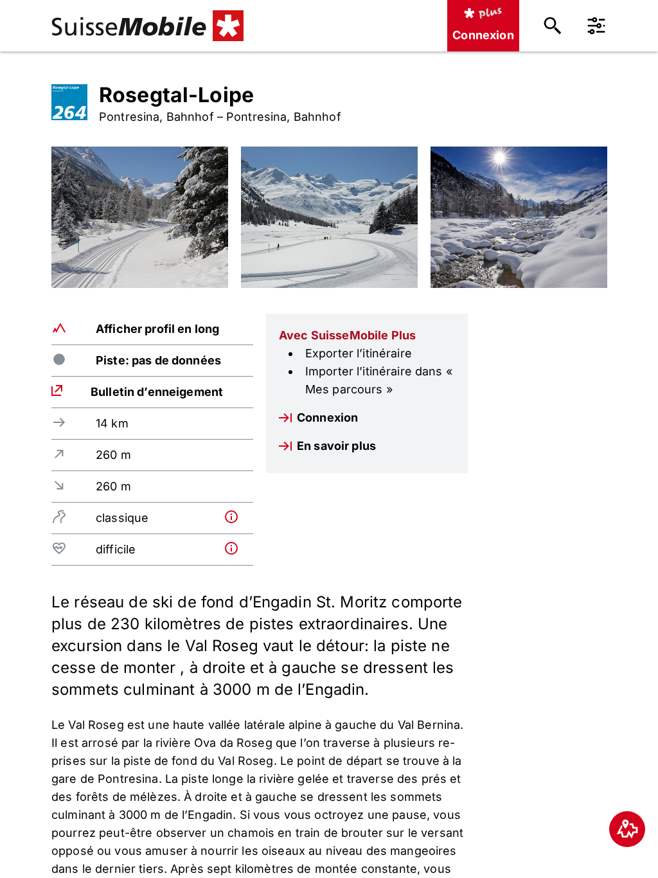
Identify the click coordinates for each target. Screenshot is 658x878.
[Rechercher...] (552, 25)
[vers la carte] (627, 829)
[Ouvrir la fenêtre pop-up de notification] (236, 516)
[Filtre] (596, 25)
